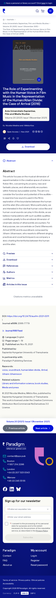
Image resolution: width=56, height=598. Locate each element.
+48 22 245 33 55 (16, 480)
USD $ (25, 593)
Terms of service (10, 580)
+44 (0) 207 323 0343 (18, 472)
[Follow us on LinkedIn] (11, 489)
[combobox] (28, 509)
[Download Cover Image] (39, 80)
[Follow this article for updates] (13, 138)
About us (7, 565)
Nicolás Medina (12, 125)
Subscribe (28, 537)
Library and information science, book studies (25, 383)
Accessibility (8, 583)
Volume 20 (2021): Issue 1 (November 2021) (20, 26)
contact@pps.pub (16, 456)
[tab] (28, 161)
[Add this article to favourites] (18, 138)
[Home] (4, 11)
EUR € (16, 593)
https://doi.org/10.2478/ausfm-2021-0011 (28, 316)
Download (30, 147)
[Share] (9, 138)
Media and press (10, 387)
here (43, 3)
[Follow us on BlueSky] (18, 489)
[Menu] (50, 11)
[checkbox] (6, 523)
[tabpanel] (28, 207)
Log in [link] (34, 555)
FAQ (5, 560)
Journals (10, 19)
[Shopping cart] (42, 11)
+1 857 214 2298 (15, 464)
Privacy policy (24, 580)
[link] (16, 446)
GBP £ (32, 593)
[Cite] (5, 138)
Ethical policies (37, 580)
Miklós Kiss (29, 125)
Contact (7, 555)
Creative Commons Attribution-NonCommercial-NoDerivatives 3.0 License (27, 404)
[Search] (37, 11)
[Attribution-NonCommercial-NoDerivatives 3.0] (37, 131)
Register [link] (35, 560)
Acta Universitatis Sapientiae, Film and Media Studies (26, 23)
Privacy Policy (42, 531)
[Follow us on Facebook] (5, 489)
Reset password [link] (39, 565)
